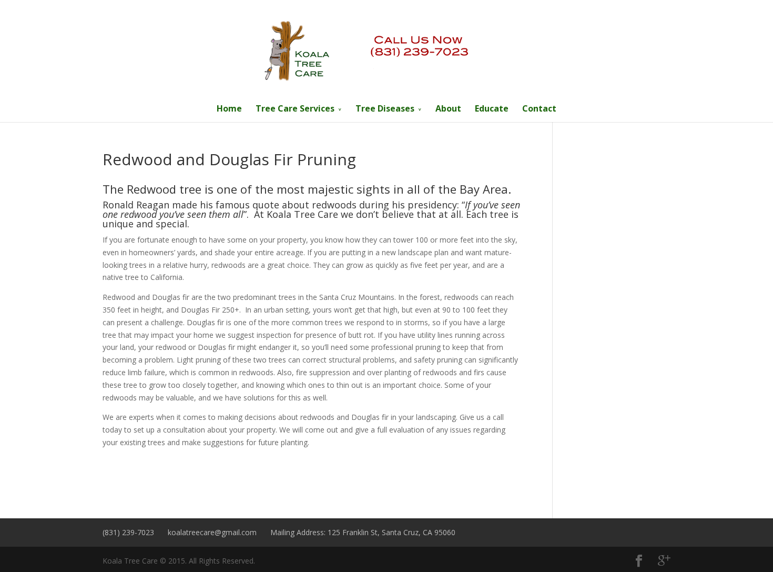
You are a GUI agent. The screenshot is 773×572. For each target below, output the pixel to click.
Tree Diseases (384, 108)
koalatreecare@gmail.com (212, 532)
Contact (539, 108)
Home (229, 108)
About (448, 108)
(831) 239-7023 (128, 532)
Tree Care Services (295, 108)
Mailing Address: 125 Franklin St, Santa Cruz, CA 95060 (362, 532)
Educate (491, 108)
